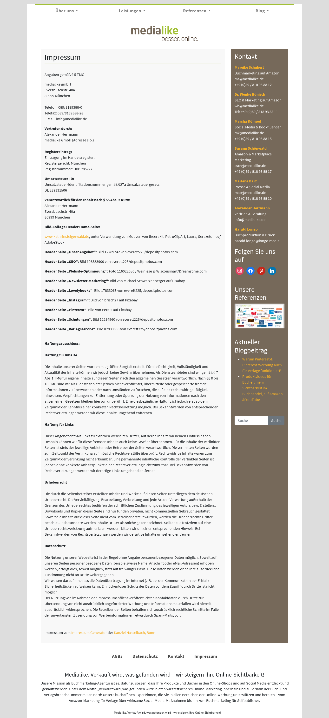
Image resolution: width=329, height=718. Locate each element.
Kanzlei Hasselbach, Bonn (134, 632)
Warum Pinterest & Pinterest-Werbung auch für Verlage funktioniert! (262, 365)
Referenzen (195, 10)
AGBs (117, 656)
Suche (276, 420)
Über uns (65, 10)
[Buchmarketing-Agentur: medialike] (164, 32)
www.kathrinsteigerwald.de (67, 236)
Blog (261, 10)
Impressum (205, 656)
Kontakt (176, 656)
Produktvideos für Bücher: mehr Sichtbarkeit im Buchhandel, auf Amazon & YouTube (262, 388)
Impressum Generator (89, 632)
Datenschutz (145, 656)
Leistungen (130, 10)
